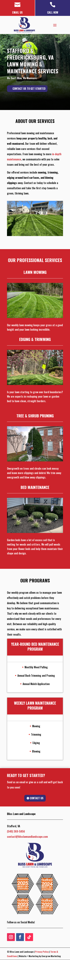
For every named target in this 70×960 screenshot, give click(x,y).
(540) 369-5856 (16, 831)
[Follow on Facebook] (20, 937)
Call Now (52, 12)
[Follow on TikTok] (29, 937)
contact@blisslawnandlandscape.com (27, 837)
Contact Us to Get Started (29, 89)
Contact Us (36, 798)
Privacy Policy (42, 951)
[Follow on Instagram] (11, 937)
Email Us (17, 12)
